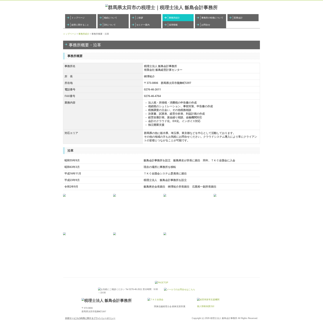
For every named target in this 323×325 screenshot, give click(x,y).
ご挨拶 (139, 17)
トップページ (78, 17)
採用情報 (173, 25)
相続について (110, 17)
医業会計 (238, 17)
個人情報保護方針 (205, 306)
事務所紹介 (174, 17)
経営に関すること (80, 25)
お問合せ (205, 25)
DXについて (110, 25)
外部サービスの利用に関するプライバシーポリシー (90, 318)
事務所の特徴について (212, 17)
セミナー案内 (143, 25)
